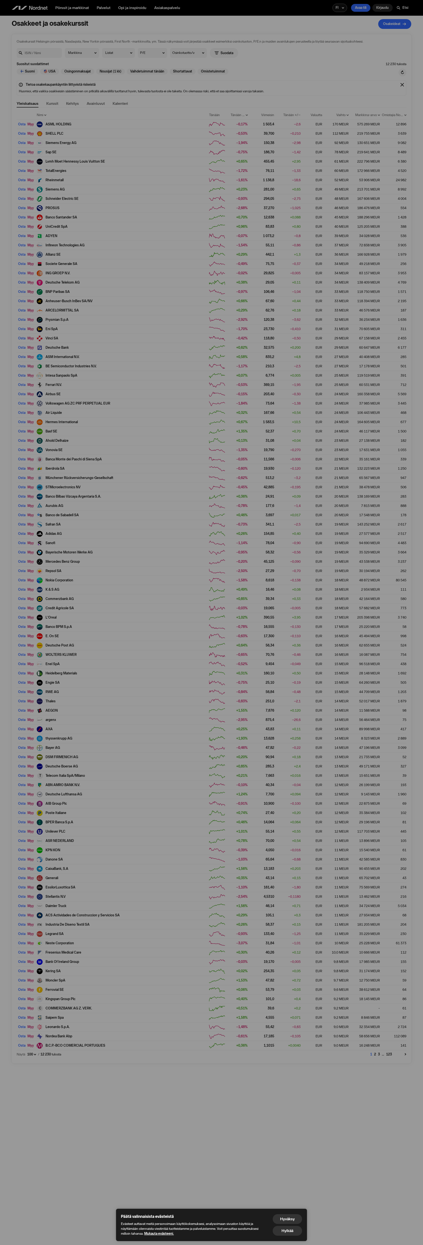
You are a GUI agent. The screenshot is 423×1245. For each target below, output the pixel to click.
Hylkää (287, 1230)
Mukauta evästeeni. (159, 1234)
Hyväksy (287, 1219)
